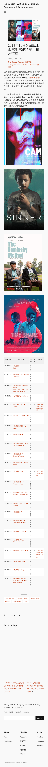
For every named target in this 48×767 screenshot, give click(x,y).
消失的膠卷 (34, 77)
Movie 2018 (35, 598)
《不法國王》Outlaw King (20, 415)
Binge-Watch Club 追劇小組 (19, 65)
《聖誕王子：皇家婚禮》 (20, 578)
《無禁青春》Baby (18, 570)
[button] (23, 136)
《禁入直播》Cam (18, 471)
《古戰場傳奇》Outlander (20, 396)
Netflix (7, 601)
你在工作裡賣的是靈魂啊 (39, 473)
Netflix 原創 (17, 601)
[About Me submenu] (28, 736)
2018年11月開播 (22, 598)
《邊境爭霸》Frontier (19, 531)
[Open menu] (5, 12)
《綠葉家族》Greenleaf (20, 512)
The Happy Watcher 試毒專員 (20, 62)
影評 (26, 601)
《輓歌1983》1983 (19, 561)
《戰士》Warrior (18, 434)
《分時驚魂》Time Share (20, 550)
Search (39, 718)
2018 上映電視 (9, 598)
